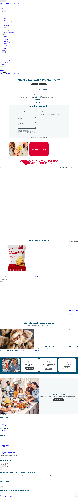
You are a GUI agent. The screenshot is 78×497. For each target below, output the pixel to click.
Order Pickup (4, 496)
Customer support (5, 438)
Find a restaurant (67, 367)
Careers (3, 430)
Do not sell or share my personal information (9, 452)
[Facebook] (1, 441)
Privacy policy (4, 447)
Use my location (4, 466)
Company (3, 420)
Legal (3, 443)
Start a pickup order (48, 368)
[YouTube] (2, 441)
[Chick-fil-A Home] (2, 7)
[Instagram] (0, 441)
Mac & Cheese (38, 276)
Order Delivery (12, 496)
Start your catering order (58, 399)
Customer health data (5, 445)
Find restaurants (4, 1)
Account (14, 3)
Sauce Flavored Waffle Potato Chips (12, 277)
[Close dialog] (1, 457)
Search (8, 466)
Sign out (18, 3)
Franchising (4, 431)
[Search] (1, 4)
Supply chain (4, 444)
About (3, 419)
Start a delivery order (29, 368)
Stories (3, 424)
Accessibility (4, 439)
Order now (2, 70)
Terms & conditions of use (6, 446)
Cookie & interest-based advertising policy (9, 451)
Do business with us (5, 432)
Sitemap (3, 453)
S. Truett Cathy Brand (5, 423)
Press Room (4, 425)
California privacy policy (6, 448)
